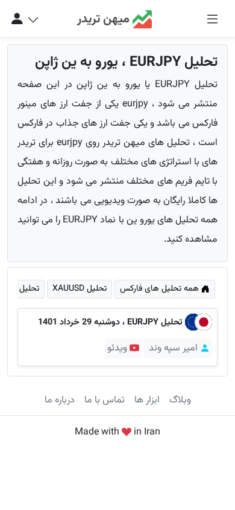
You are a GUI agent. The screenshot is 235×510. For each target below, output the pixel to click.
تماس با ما (104, 400)
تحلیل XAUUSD (79, 288)
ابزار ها (147, 400)
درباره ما (60, 400)
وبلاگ (180, 400)
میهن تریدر (105, 20)
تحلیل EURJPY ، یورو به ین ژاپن (126, 62)
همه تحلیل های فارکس (160, 288)
